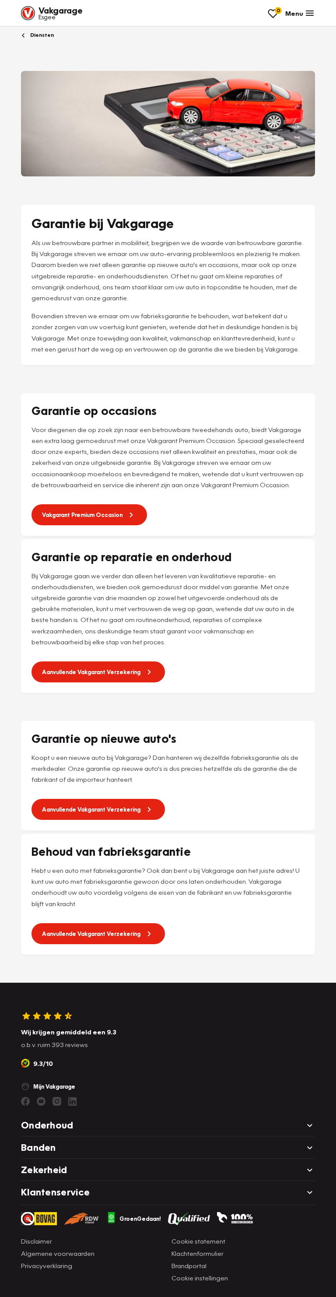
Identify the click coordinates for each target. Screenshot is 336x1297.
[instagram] (56, 1101)
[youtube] (41, 1101)
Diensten (41, 35)
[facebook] (25, 1101)
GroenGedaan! (140, 1218)
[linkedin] (72, 1101)
